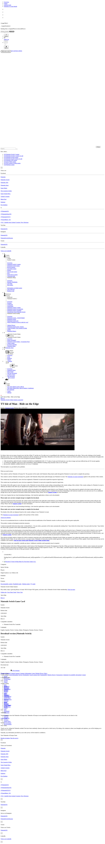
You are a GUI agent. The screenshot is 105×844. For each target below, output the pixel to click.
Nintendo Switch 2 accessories (15, 309)
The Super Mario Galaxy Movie (15, 386)
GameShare (10, 306)
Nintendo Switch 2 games (14, 264)
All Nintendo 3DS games (10, 160)
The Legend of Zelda (6, 191)
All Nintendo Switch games (11, 157)
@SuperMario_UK (6, 219)
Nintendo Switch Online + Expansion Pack (18, 341)
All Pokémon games (9, 164)
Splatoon (3, 202)
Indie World (10, 371)
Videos (9, 359)
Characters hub (11, 276)
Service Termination (24, 675)
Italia (5, 685)
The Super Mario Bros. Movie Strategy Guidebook (20, 388)
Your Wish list (11, 289)
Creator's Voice (11, 374)
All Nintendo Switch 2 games (11, 154)
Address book (7, 5)
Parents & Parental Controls (8, 673)
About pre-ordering (6, 517)
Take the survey (14, 738)
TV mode (32, 584)
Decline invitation (5, 738)
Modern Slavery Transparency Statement (58, 675)
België (5, 676)
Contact (84, 675)
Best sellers (10, 285)
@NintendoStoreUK (6, 214)
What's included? (11, 340)
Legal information (13, 675)
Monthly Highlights (12, 282)
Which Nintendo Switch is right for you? (17, 322)
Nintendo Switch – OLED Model (16, 318)
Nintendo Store (5, 185)
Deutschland (7, 679)
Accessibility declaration (75, 675)
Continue (7, 718)
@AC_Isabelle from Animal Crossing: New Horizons (14, 222)
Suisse (5, 702)
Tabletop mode (26, 584)
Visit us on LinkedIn (6, 251)
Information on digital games (14, 288)
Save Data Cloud (11, 592)
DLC (8, 273)
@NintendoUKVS (5, 217)
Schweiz (6, 717)
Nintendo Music (11, 346)
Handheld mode (17, 584)
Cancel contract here (34, 675)
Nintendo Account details (10, 6)
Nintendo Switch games (13, 265)
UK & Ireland (7, 723)
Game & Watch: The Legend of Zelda (17, 328)
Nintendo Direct (11, 370)
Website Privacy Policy (41, 673)
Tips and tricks (11, 376)
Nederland (6, 711)
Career (9, 391)
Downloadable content (6, 584)
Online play (4, 592)
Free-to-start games (12, 271)
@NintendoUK (5, 211)
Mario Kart (3, 199)
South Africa (7, 698)
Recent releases (11, 267)
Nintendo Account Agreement (75, 476)
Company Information (25, 673)
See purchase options (16, 50)
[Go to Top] (52, 395)
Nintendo (3, 177)
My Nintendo (10, 389)
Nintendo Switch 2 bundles (14, 310)
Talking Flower (11, 325)
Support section (52, 492)
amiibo (9, 329)
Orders (5, 3)
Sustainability (43, 675)
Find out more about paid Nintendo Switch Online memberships (31, 540)
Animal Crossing (5, 196)
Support (17, 673)
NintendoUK (4, 229)
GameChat (10, 304)
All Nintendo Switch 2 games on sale (13, 156)
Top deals (9, 283)
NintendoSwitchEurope (7, 238)
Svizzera (6, 720)
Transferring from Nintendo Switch (16, 312)
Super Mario (4, 188)
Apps (8, 356)
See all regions (7, 724)
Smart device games (12, 274)
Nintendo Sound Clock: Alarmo (15, 326)
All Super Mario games (10, 161)
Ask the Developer (12, 373)
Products (9, 358)
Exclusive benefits (12, 344)
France (5, 682)
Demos (9, 270)
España (6, 680)
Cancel (2, 718)
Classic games (11, 343)
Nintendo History (11, 331)
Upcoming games (11, 268)
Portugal (6, 699)
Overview (6, 2)
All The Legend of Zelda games (12, 163)
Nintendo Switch (5, 179)
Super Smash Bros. (6, 193)
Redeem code (10, 291)
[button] (54, 255)
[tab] (52, 670)
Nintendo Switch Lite (12, 321)
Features (9, 303)
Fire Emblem (4, 205)
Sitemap (9, 392)
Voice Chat (20, 592)
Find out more (71, 589)
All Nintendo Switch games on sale (13, 158)
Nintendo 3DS (4, 182)
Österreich (6, 712)
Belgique (6, 687)
